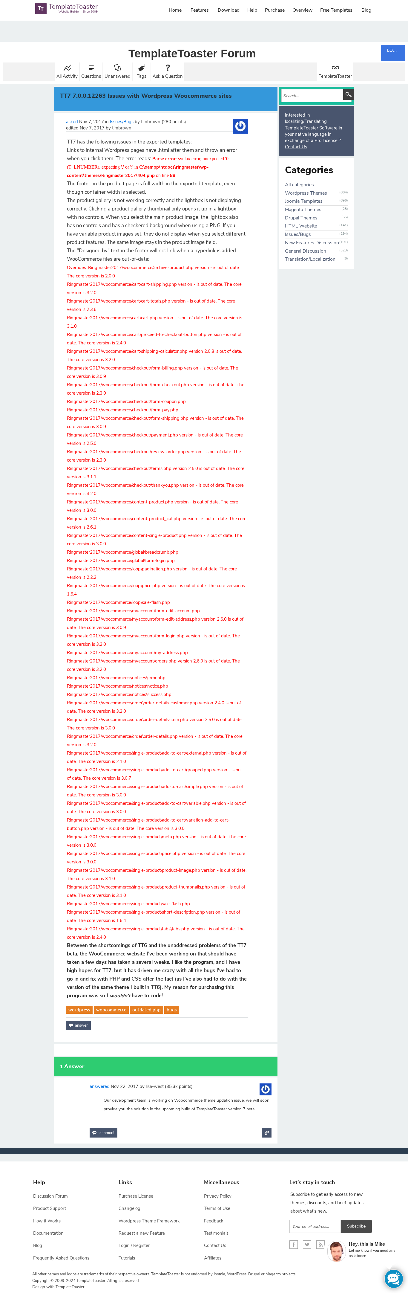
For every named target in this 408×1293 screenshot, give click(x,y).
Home (175, 10)
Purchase (275, 10)
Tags (141, 76)
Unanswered (118, 76)
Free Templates (336, 10)
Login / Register (134, 1245)
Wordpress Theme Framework (149, 1221)
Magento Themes (303, 209)
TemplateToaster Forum (192, 53)
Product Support (49, 1208)
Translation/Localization (310, 259)
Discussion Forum (50, 1196)
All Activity (67, 76)
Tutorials (127, 1258)
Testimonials (216, 1233)
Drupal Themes (301, 218)
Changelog (129, 1208)
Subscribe (356, 1226)
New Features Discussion (312, 242)
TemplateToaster (335, 76)
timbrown (150, 122)
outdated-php (146, 1009)
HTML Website (301, 226)
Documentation (48, 1233)
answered (100, 1086)
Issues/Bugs (122, 122)
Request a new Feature (142, 1233)
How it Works (47, 1221)
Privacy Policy (217, 1196)
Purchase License (136, 1196)
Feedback (213, 1221)
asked (72, 122)
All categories (299, 184)
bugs (172, 1009)
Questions (91, 76)
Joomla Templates (304, 201)
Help (252, 10)
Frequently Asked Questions (61, 1258)
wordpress (79, 1009)
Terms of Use (217, 1208)
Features (200, 10)
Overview (302, 10)
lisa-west (155, 1086)
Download (229, 10)
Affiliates (212, 1258)
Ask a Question (168, 76)
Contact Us (296, 147)
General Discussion (305, 251)
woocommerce (111, 1009)
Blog (366, 10)
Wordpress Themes (306, 193)
